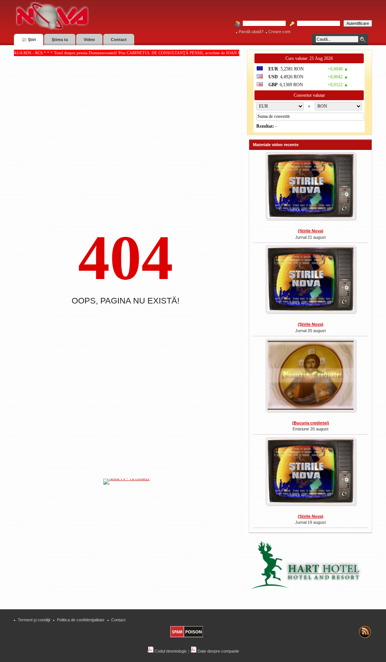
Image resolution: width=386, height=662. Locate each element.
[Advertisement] (130, 542)
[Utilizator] (262, 23)
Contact (118, 620)
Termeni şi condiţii (34, 620)
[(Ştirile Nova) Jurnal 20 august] (310, 280)
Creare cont (279, 31)
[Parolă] (316, 23)
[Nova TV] (118, 16)
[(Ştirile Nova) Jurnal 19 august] (310, 472)
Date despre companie (217, 651)
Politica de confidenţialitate (80, 620)
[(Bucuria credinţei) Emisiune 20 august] (310, 376)
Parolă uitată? (251, 31)
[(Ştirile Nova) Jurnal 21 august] (310, 187)
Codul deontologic (170, 651)
